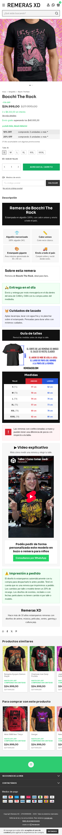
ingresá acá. (48, 818)
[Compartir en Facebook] (7, 631)
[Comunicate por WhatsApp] (53, 5)
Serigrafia (12, 92)
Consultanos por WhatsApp (31, 558)
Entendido (52, 831)
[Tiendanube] (31, 825)
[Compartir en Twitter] (12, 631)
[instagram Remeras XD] (31, 764)
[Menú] (4, 5)
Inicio (4, 92)
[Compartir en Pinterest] (16, 631)
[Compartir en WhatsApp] (3, 631)
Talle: (5, 148)
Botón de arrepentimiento (31, 821)
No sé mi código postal (12, 188)
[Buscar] (56, 13)
